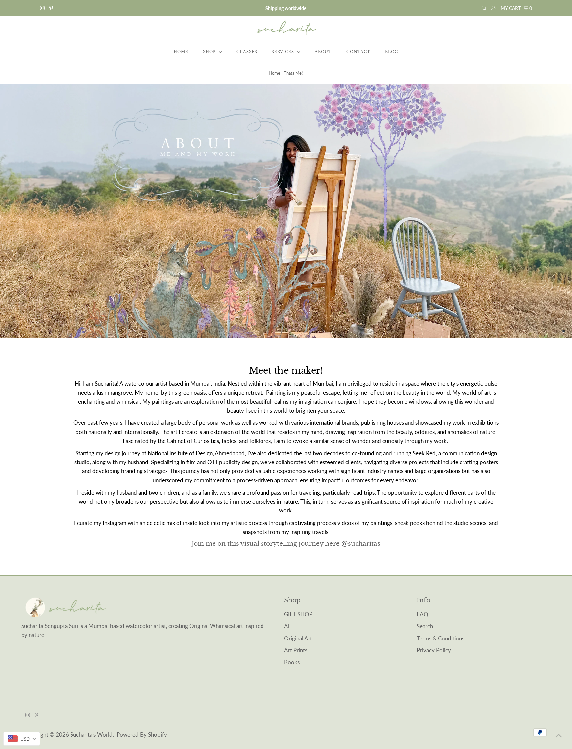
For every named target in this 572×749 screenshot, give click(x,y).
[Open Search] (484, 8)
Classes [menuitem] (246, 52)
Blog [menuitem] (391, 52)
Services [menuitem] (284, 52)
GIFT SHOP (298, 614)
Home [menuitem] (181, 52)
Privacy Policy (434, 650)
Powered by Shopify (142, 734)
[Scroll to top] (558, 735)
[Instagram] (42, 8)
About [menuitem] (323, 52)
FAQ (422, 614)
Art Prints (295, 650)
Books (292, 662)
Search (425, 626)
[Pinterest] (51, 8)
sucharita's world (91, 734)
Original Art (298, 638)
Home (274, 73)
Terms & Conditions (440, 638)
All (287, 626)
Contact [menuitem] (358, 52)
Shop (210, 52)
